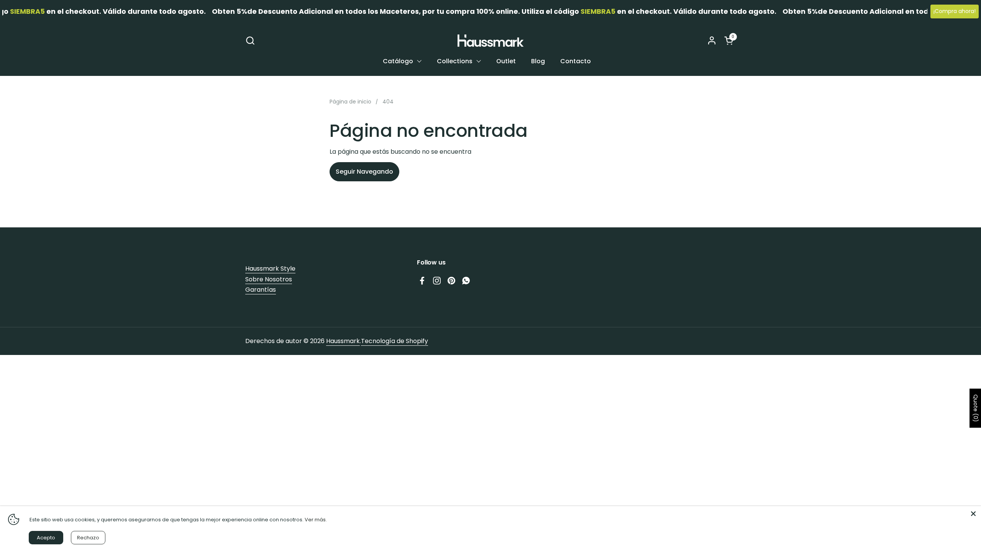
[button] (250, 40)
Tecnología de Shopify (394, 341)
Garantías (260, 289)
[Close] (973, 514)
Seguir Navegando (364, 171)
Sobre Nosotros (268, 279)
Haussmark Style (270, 268)
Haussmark (343, 341)
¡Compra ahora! (954, 11)
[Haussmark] (491, 40)
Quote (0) (975, 408)
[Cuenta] (712, 40)
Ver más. (316, 519)
